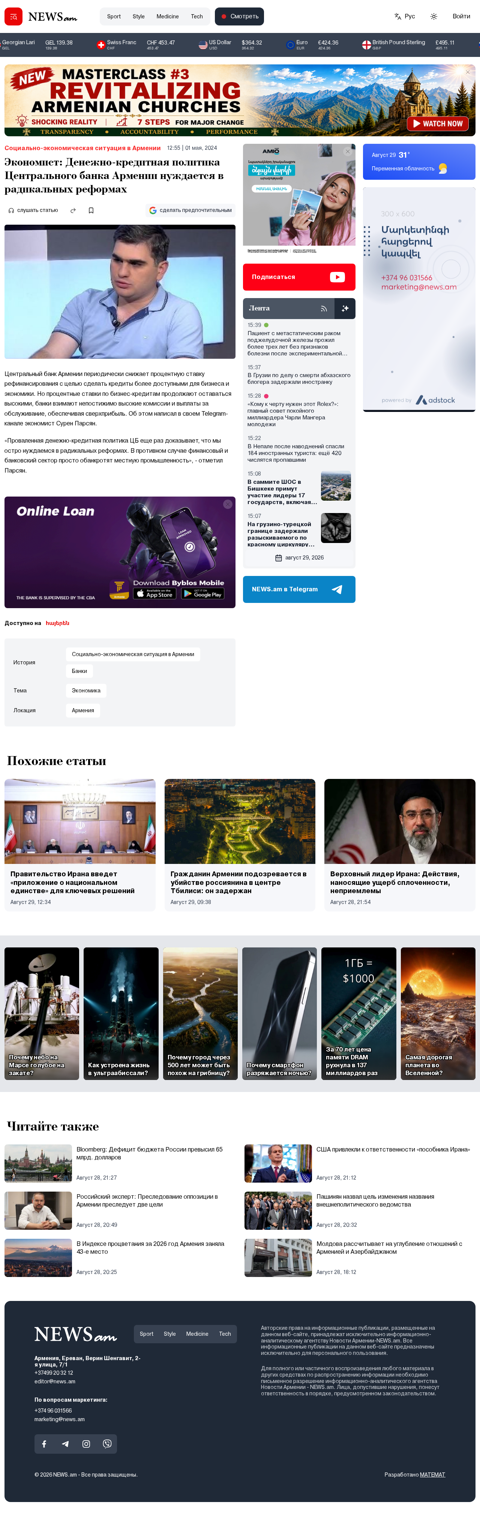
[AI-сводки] (345, 308)
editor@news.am (54, 1381)
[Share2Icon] (73, 210)
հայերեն (57, 623)
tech (197, 16)
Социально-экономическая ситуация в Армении (82, 148)
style (139, 16)
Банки (79, 671)
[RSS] (324, 308)
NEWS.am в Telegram (285, 589)
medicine (168, 16)
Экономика (86, 691)
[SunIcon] (434, 16)
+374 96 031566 (53, 1410)
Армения (83, 710)
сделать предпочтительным (196, 210)
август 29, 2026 (304, 558)
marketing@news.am (59, 1419)
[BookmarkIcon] (91, 210)
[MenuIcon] (13, 16)
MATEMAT (433, 1475)
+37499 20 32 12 (53, 1373)
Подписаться (273, 276)
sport (114, 16)
